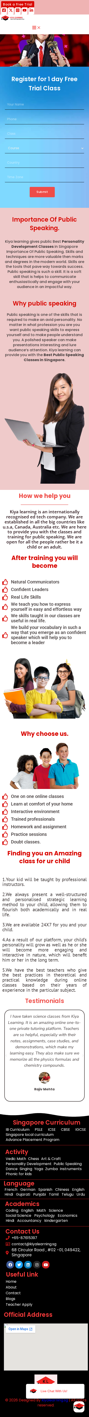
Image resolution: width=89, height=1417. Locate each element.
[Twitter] (11, 10)
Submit (42, 192)
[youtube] (24, 10)
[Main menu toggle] (36, 28)
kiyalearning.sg (55, 1400)
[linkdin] (31, 10)
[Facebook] (4, 10)
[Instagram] (18, 10)
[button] (17, 4)
